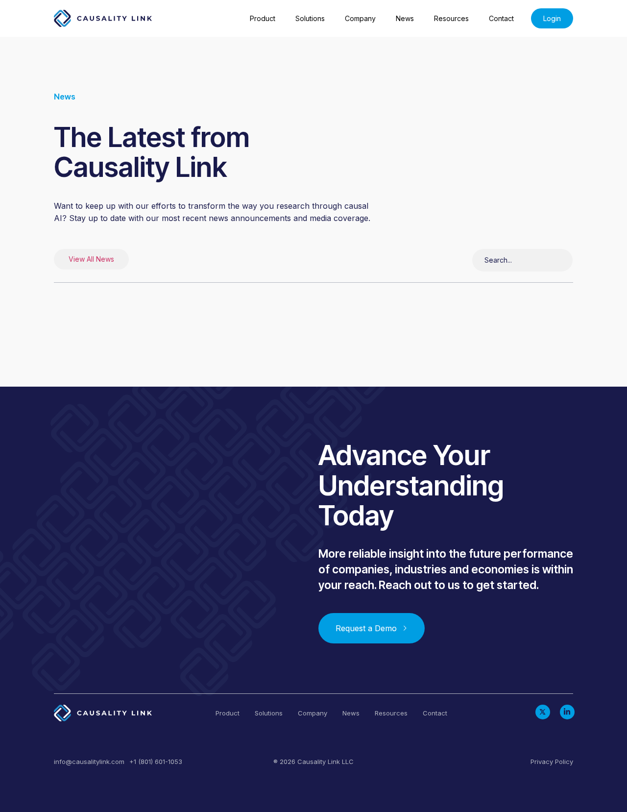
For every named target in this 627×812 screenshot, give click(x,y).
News (405, 18)
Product (262, 18)
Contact (501, 18)
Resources (451, 18)
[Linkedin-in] (567, 712)
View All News (91, 259)
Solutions (310, 18)
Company (360, 18)
